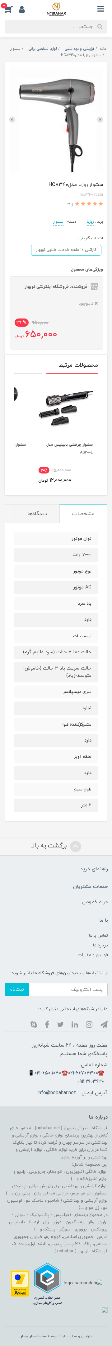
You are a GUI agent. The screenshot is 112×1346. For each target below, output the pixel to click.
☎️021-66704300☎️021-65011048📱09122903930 (66, 1077)
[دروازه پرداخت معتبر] (20, 1283)
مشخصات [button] (83, 514)
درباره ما (100, 945)
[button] (12, 9)
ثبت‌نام (17, 989)
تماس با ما (98, 936)
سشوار (58, 221)
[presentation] (100, 119)
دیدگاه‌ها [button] (37, 514)
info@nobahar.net (56, 1093)
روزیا (90, 221)
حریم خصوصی (95, 902)
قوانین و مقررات (93, 955)
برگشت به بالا (49, 845)
